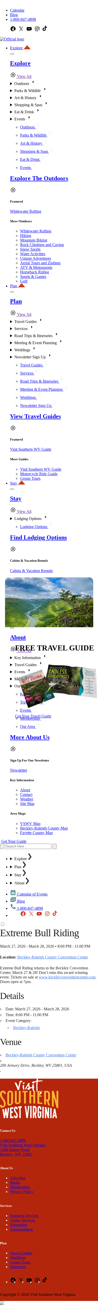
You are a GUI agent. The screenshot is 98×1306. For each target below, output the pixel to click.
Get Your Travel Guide (33, 716)
